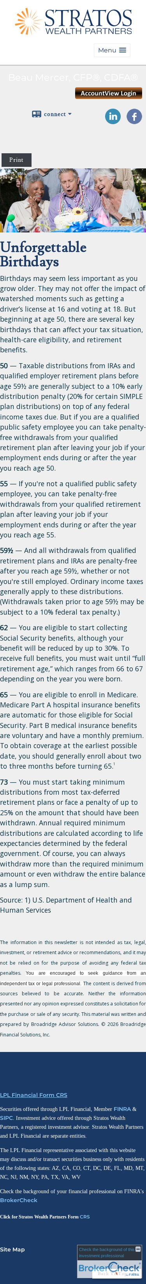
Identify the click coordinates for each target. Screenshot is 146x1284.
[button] (112, 50)
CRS (85, 1217)
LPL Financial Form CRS (33, 1095)
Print (16, 160)
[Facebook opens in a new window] (134, 121)
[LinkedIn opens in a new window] (113, 121)
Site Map (12, 1249)
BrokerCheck (18, 1200)
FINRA (122, 1109)
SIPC (6, 1117)
